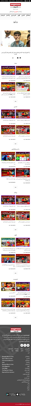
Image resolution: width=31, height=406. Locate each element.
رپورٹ (15, 63)
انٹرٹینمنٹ (15, 279)
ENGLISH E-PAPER (19, 1)
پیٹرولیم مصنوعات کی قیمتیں (23, 380)
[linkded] (15, 58)
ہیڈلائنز (15, 193)
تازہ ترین (23, 15)
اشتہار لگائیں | (11, 11)
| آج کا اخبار (20, 11)
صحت (28, 376)
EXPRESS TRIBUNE (4, 1)
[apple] (20, 395)
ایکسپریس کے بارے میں (27, 351)
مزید (15, 101)
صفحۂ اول (28, 15)
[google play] (11, 395)
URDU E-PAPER (12, 1)
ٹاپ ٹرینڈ (27, 372)
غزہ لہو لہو (27, 360)
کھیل (19, 15)
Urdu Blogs (4, 368)
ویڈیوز (28, 388)
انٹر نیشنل (27, 364)
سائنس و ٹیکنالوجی (15, 149)
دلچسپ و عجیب (26, 374)
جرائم (28, 390)
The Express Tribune (7, 370)
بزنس (28, 386)
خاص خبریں (13, 15)
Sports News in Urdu (7, 358)
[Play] (23, 70)
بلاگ (28, 384)
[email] (18, 58)
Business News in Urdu (7, 364)
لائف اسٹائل (27, 370)
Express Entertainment (8, 372)
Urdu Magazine (6, 366)
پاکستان (8, 15)
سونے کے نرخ (26, 378)
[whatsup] (13, 58)
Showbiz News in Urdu (7, 356)
